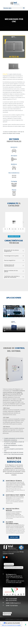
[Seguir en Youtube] (7, 557)
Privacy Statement (9, 564)
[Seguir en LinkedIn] (4, 557)
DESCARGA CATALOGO (14, 236)
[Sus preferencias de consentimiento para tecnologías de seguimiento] (25, 624)
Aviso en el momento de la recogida (11, 625)
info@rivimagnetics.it (13, 603)
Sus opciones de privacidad (12, 623)
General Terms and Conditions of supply (13, 567)
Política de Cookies (6, 614)
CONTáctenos (14, 537)
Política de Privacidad (7, 612)
